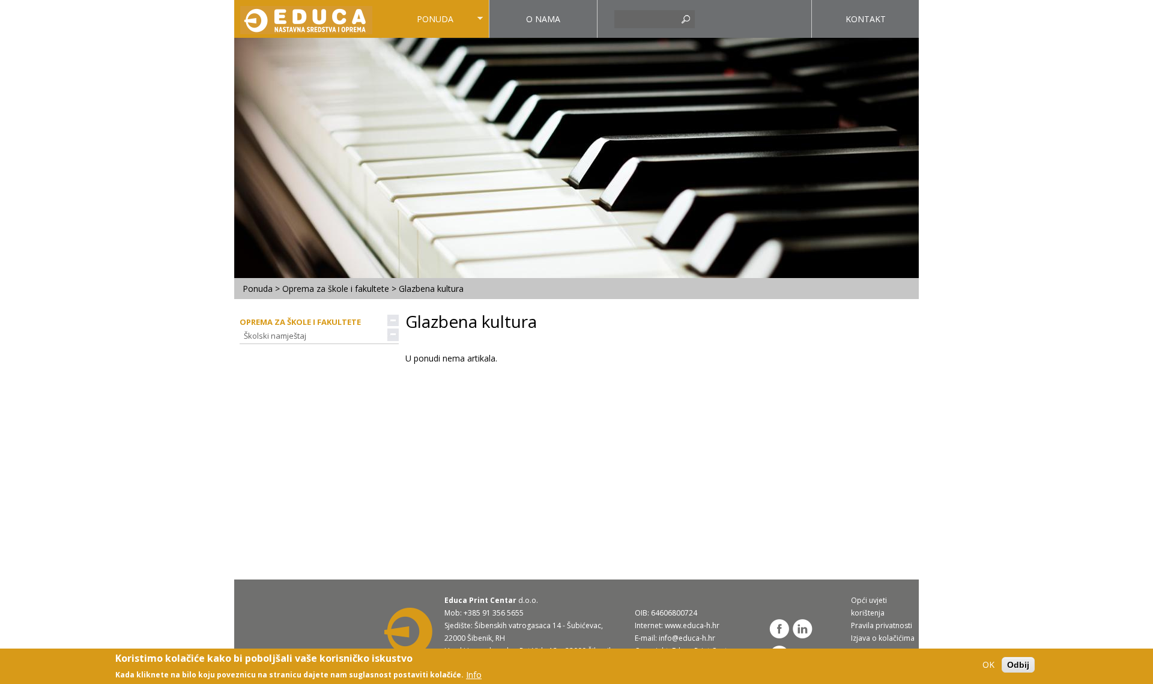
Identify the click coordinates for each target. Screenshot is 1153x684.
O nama (543, 19)
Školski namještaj (275, 335)
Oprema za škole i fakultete (335, 288)
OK (988, 665)
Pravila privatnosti (881, 625)
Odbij (1018, 665)
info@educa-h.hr (687, 638)
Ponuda (417, 25)
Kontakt (866, 19)
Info (474, 674)
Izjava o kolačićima (883, 638)
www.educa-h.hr (692, 625)
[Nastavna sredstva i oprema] (307, 18)
